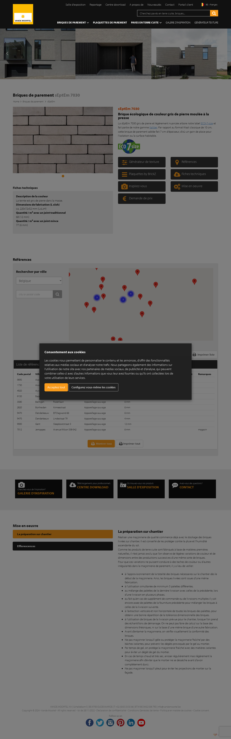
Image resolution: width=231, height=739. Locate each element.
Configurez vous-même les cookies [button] (94, 387)
